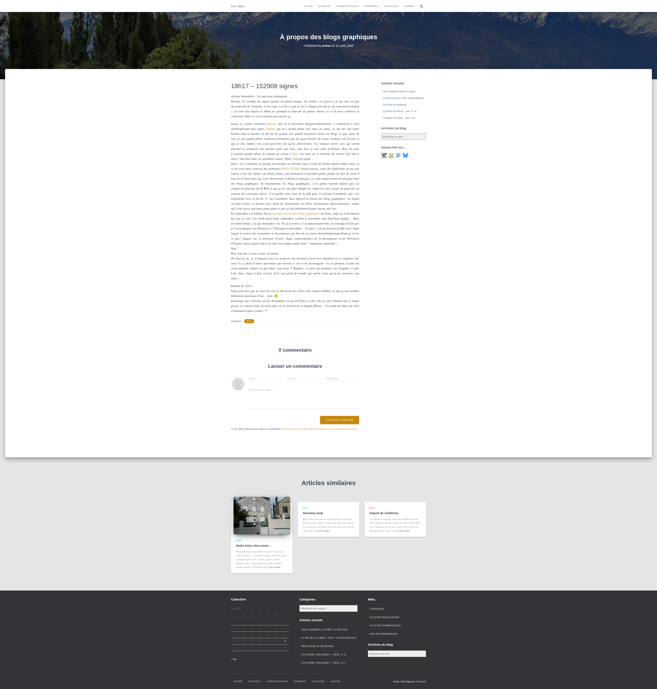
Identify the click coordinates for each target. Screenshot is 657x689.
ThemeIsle (421, 681)
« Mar (234, 659)
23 (285, 641)
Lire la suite (274, 567)
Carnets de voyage (347, 6)
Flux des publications (384, 617)
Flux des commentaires (385, 625)
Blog (249, 321)
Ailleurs (409, 6)
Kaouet (271, 124)
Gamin (270, 129)
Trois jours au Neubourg (395, 104)
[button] (358, 6)
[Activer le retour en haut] (650, 682)
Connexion (377, 608)
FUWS (295, 168)
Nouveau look (313, 513)
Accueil (308, 6)
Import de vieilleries (384, 513)
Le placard (390, 6)
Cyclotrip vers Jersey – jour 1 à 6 (399, 117)
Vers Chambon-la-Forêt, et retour (399, 91)
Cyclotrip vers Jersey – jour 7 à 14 (399, 111)
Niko (295, 154)
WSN (285, 168)
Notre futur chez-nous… (253, 545)
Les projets (370, 6)
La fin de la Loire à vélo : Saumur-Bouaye (403, 97)
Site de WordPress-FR (383, 633)
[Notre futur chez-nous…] (262, 515)
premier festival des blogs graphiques (296, 213)
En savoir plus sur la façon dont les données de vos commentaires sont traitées (319, 428)
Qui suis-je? (324, 6)
